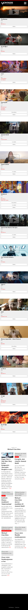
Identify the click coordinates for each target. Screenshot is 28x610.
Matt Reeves (3, 24)
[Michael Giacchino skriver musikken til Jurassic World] (21, 493)
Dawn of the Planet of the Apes (9, 227)
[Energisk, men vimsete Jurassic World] (21, 455)
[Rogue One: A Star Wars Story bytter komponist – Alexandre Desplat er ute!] (7, 455)
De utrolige (4, 424)
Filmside (14, 26)
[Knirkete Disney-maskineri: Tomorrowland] (7, 493)
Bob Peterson (3, 400)
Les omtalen (14, 141)
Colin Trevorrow (4, 139)
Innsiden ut (4, 194)
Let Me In (3, 368)
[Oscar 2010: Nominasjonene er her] (7, 553)
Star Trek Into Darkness (7, 257)
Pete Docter (3, 198)
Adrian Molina (3, 78)
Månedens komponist (6, 530)
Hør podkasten (14, 112)
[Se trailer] (14, 17)
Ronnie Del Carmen (4, 200)
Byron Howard (3, 107)
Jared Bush (3, 108)
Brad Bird (3, 51)
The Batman (4, 19)
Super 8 (3, 284)
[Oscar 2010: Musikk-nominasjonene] (21, 529)
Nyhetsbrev (17, 607)
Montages (3, 2)
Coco (2, 74)
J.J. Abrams (3, 262)
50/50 (2, 312)
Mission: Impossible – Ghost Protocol (11, 339)
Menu (25, 3)
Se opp (3, 396)
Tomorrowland (5, 164)
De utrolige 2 (4, 46)
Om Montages (11, 607)
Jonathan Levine (4, 316)
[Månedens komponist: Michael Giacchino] (7, 529)
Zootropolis (4, 102)
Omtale (16, 456)
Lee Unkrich (3, 79)
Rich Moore (3, 109)
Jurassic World (5, 135)
